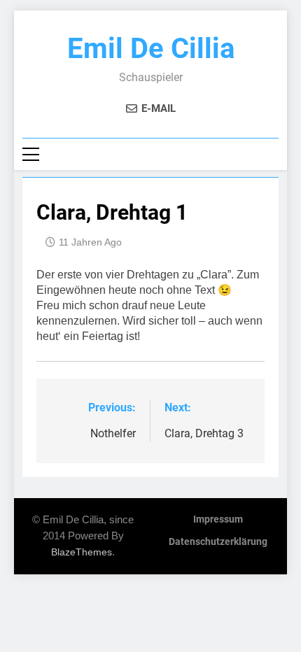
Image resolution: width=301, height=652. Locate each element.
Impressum (218, 519)
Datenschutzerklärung (218, 542)
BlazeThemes (81, 552)
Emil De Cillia (150, 48)
